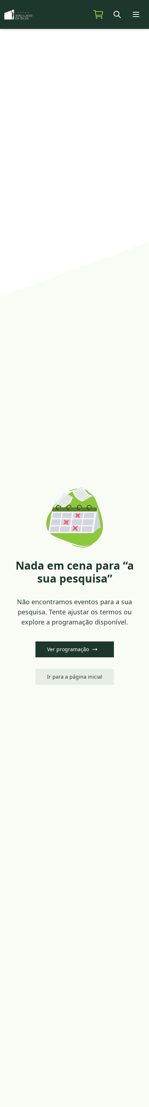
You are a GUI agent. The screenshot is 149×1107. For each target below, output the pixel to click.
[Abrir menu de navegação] (137, 14)
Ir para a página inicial (74, 676)
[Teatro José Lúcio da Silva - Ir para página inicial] (27, 14)
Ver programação (68, 649)
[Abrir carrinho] (98, 14)
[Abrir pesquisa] (118, 14)
